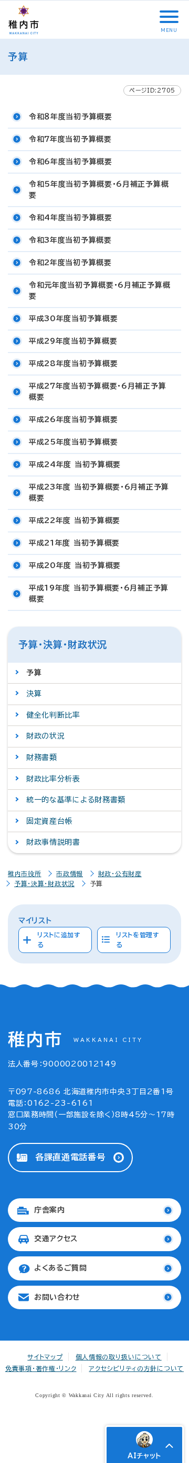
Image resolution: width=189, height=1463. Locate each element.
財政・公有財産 (120, 873)
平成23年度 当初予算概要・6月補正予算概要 (99, 492)
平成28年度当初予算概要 (73, 363)
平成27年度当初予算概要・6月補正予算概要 (97, 391)
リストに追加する (59, 940)
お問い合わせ (57, 1297)
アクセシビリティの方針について (136, 1368)
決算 (33, 693)
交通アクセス (56, 1238)
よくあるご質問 (60, 1268)
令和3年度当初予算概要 (70, 240)
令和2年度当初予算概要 (70, 262)
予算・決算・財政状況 (44, 883)
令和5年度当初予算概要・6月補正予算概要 (99, 189)
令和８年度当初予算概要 (70, 116)
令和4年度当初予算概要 (70, 217)
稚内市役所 (24, 873)
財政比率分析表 (53, 778)
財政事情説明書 (53, 842)
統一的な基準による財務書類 (75, 799)
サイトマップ (44, 1357)
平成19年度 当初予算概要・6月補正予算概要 (99, 593)
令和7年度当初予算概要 (70, 139)
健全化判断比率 (53, 715)
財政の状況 (45, 736)
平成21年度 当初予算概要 (74, 543)
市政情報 (69, 873)
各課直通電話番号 (70, 1157)
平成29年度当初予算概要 (73, 341)
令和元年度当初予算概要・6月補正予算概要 (99, 290)
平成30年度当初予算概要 (73, 318)
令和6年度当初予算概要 (70, 161)
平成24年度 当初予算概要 (75, 464)
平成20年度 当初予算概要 (75, 565)
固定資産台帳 (49, 821)
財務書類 (41, 757)
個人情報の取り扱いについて (119, 1357)
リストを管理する (138, 940)
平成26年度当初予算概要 (73, 419)
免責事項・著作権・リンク (40, 1368)
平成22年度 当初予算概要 (74, 520)
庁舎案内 (49, 1210)
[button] (168, 16)
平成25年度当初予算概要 (73, 442)
